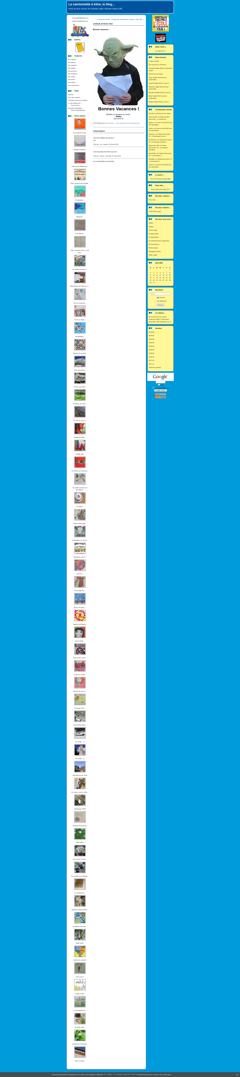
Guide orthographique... (78, 110)
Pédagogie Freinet (155, 251)
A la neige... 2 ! (80, 758)
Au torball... (80, 506)
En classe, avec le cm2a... (80, 792)
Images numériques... (80, 624)
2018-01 (151, 357)
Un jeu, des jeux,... (80, 607)
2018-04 (151, 346)
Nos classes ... (72, 59)
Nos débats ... (72, 62)
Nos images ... (72, 68)
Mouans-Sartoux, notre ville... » (133, 19)
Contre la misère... (80, 320)
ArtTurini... (80, 574)
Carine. (151, 128)
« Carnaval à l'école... (104, 19)
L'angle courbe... (80, 993)
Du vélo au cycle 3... (80, 420)
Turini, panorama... (80, 370)
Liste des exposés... (74, 97)
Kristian (151, 226)
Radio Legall (153, 255)
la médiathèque (154, 237)
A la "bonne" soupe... (80, 859)
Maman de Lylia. (154, 145)
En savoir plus (165, 1075)
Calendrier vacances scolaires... (78, 100)
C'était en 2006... (154, 61)
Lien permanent (122, 123)
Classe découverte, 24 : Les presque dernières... (158, 147)
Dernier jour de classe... (156, 74)
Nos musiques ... (73, 74)
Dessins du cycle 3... (80, 691)
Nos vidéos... (72, 82)
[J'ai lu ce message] (237, 1075)
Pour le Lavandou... (80, 303)
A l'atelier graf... (80, 454)
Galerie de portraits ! (80, 960)
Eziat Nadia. (153, 153)
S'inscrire (162, 297)
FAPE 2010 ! (80, 943)
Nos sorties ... (72, 76)
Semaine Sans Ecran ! (80, 825)
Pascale (151, 113)
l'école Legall (153, 230)
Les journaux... (75, 105)
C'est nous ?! (80, 977)
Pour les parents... (74, 85)
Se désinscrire (162, 301)
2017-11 (151, 364)
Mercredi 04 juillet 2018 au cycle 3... (160, 92)
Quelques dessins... (80, 149)
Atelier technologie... (80, 523)
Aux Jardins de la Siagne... (80, 876)
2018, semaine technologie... (80, 183)
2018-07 (151, 335)
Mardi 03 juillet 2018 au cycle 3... (159, 102)
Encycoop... (152, 200)
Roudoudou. (153, 140)
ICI (164, 51)
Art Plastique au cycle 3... (80, 540)
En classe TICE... (80, 708)
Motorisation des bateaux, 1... (80, 286)
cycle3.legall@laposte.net (80, 18)
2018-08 (151, 332)
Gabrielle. (152, 159)
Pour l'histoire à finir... (80, 133)
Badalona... (80, 217)
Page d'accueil (117, 19)
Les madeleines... (80, 893)
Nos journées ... (73, 71)
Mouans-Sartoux (154, 244)
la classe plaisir (153, 233)
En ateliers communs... (80, 269)
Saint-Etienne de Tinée (79, 775)
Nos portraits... (80, 641)
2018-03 (151, 349)
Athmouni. (152, 134)
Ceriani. (151, 164)
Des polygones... (80, 590)
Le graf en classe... (80, 674)
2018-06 (151, 339)
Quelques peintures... (80, 926)
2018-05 (151, 342)
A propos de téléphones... (80, 166)
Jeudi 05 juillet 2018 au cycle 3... (159, 83)
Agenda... (71, 94)
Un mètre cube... (80, 1027)
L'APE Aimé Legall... (155, 211)
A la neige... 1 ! (80, 741)
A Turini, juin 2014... (80, 387)
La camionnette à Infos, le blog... (91, 4)
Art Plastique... (80, 336)
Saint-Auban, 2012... (80, 658)
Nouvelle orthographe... (75, 108)
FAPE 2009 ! (80, 842)
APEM (151, 223)
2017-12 (151, 360)
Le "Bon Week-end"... (75, 103)
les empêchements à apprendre (159, 241)
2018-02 (151, 353)
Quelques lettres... (80, 437)
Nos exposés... (73, 65)
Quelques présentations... (80, 909)
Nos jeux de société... (80, 353)
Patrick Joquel (153, 248)
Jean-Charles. (153, 117)
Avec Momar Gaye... (80, 725)
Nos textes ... (72, 79)
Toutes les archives (155, 367)
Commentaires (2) (133, 123)
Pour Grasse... (80, 233)
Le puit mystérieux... (79, 1010)
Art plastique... (80, 200)
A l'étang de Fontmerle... (80, 1044)
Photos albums (79, 116)
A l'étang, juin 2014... (80, 403)
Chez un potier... (80, 1061)
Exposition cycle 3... (80, 557)
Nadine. (151, 122)
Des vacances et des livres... (158, 64)
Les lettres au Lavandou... (80, 471)
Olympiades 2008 (80, 809)
